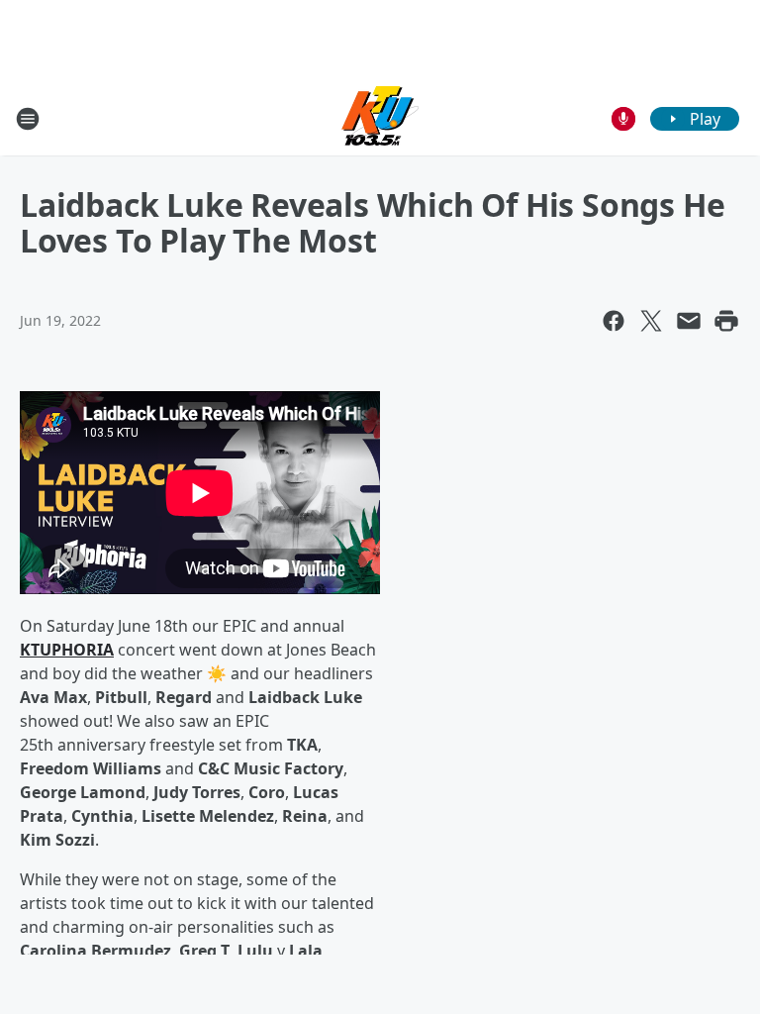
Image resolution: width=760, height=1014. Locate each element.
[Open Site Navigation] (28, 119)
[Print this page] (726, 321)
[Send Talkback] (623, 119)
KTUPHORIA (67, 649)
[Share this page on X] (651, 321)
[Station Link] (380, 118)
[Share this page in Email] (689, 321)
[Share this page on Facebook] (613, 321)
